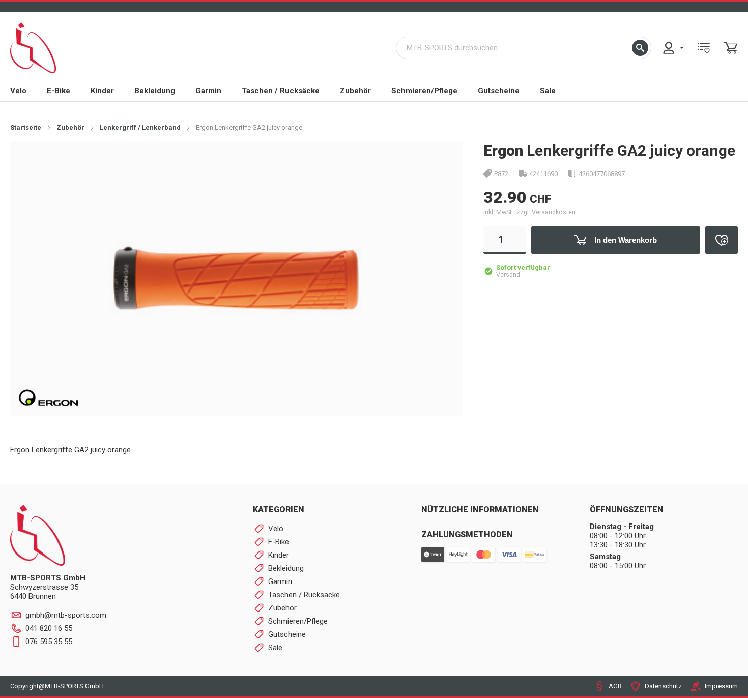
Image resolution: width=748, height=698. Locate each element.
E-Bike (58, 90)
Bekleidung (154, 90)
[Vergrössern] (439, 165)
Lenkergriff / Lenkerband (140, 127)
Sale (548, 90)
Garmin (208, 90)
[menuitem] (672, 48)
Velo (18, 90)
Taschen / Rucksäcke (281, 90)
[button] (640, 48)
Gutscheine (499, 90)
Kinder (102, 90)
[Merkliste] (704, 48)
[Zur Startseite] (33, 47)
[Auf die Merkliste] (721, 240)
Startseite (25, 127)
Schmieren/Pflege (424, 90)
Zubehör (355, 90)
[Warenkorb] (731, 48)
